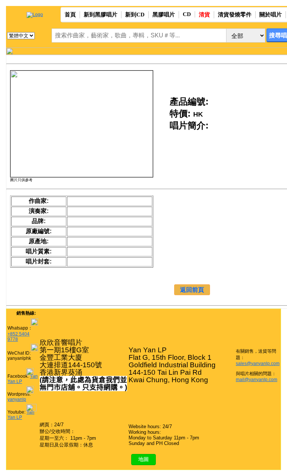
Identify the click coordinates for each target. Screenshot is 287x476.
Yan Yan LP (20, 414)
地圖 (143, 459)
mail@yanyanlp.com (256, 379)
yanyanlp (16, 399)
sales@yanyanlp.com (258, 363)
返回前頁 (192, 290)
